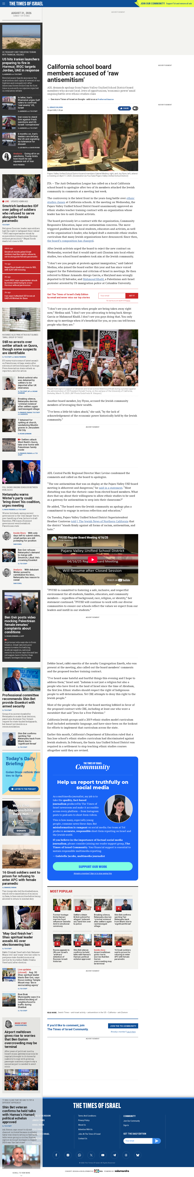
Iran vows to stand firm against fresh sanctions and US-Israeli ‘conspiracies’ (29, 121)
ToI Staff (18, 74)
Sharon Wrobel (21, 1025)
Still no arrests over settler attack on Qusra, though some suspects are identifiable (20, 347)
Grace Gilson (56, 107)
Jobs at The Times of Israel (89, 1134)
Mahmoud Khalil (93, 279)
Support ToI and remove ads (179, 3)
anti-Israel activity (78, 1012)
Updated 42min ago (19, 201)
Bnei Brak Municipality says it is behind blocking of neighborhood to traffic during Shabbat (29, 1001)
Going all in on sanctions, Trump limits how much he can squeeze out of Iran (26, 157)
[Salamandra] (122, 1171)
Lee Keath (23, 147)
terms (128, 300)
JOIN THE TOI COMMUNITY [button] (123, 1026)
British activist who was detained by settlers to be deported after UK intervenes (28, 382)
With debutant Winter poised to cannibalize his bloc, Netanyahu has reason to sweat (26, 574)
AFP (22, 636)
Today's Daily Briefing (20, 761)
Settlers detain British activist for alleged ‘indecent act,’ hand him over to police (82, 919)
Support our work (93, 866)
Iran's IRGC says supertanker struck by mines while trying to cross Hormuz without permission (21, 282)
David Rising (35, 147)
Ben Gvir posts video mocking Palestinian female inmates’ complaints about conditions (20, 624)
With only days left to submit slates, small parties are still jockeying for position (26, 537)
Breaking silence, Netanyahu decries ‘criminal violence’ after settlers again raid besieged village (103, 920)
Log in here (131, 1031)
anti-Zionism (123, 1012)
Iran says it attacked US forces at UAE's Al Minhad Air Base (20, 297)
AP (29, 391)
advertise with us (85, 1129)
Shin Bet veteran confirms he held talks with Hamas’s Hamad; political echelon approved (82, 954)
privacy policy (83, 1120)
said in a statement (110, 487)
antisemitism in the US (96, 1012)
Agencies (7, 74)
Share (126, 108)
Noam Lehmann (25, 434)
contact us (82, 1138)
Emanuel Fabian (26, 412)
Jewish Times (63, 1012)
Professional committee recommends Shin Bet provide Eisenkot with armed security (20, 700)
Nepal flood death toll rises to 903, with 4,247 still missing (20, 268)
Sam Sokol (17, 544)
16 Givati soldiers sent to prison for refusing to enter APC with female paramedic (122, 954)
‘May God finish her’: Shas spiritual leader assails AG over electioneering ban (17, 939)
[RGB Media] (99, 1171)
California (112, 1012)
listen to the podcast (25, 789)
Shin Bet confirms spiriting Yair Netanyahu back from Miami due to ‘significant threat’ (123, 919)
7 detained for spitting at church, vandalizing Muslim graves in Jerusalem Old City (28, 425)
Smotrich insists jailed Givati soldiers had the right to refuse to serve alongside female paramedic (21, 254)
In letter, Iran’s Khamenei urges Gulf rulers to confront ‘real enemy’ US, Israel (29, 102)
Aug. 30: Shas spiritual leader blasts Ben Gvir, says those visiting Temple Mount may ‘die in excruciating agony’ (29, 979)
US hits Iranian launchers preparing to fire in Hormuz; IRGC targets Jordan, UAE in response (20, 64)
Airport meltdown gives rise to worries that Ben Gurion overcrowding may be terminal (103, 957)
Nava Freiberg (19, 165)
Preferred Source (106, 99)
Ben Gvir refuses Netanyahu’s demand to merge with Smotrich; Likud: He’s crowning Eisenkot (29, 555)
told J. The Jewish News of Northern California (99, 521)
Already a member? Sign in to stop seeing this (93, 873)
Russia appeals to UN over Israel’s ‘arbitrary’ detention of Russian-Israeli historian (61, 956)
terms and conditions (87, 1116)
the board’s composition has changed (70, 240)
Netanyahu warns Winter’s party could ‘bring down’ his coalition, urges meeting (21, 500)
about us (82, 1125)
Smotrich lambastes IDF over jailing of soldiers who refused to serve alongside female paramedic (20, 213)
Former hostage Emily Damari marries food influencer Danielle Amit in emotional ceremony (61, 920)
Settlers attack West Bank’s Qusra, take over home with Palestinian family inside (28, 444)
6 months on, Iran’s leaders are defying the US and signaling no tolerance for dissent (28, 139)
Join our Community (152, 3)
